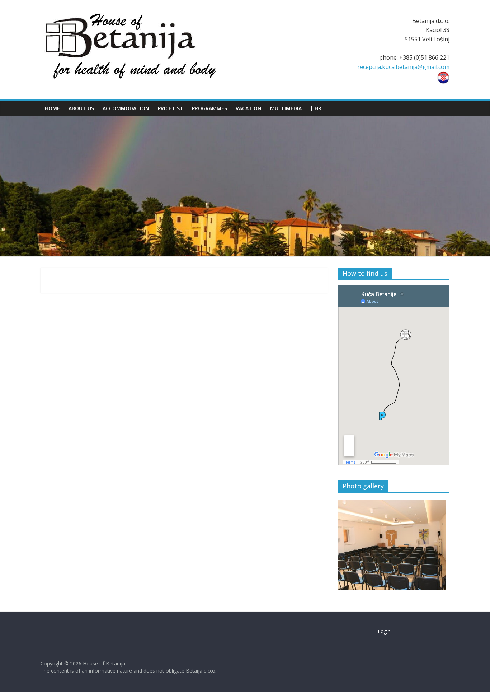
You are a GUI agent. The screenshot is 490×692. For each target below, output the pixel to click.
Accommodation (126, 108)
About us (81, 108)
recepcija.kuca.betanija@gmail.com (403, 67)
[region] (392, 544)
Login (384, 631)
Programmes (209, 108)
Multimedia (286, 108)
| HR (315, 108)
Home (52, 108)
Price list (170, 108)
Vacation (249, 108)
